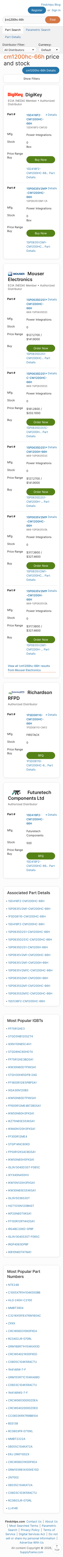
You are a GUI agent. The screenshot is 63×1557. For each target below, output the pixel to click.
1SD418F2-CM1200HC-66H (35, 119)
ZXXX (11, 1323)
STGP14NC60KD (19, 1144)
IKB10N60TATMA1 (19, 1252)
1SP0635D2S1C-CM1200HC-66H (36, 378)
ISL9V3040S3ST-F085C (24, 1236)
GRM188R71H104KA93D (24, 1346)
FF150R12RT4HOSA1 (21, 1221)
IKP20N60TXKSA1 (19, 1213)
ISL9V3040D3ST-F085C (24, 1167)
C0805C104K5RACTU (22, 1362)
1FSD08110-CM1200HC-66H (35, 719)
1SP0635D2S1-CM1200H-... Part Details (37, 502)
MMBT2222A (16, 1439)
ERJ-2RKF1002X (18, 1454)
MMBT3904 (15, 1308)
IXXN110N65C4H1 (19, 1044)
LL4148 (13, 1508)
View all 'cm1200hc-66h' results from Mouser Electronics (29, 668)
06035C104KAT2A (20, 1485)
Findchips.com (5, 8)
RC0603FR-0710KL (20, 1431)
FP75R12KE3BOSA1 (20, 1059)
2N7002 (13, 1477)
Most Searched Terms (23, 1525)
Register (36, 10)
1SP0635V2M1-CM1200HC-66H (36, 193)
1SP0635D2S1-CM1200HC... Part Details (38, 358)
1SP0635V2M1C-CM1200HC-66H (30, 970)
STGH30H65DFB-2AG (22, 1075)
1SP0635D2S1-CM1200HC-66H (36, 304)
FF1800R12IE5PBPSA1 (22, 1082)
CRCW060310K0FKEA (22, 1331)
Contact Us (33, 1521)
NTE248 (13, 1284)
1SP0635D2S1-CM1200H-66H (28, 947)
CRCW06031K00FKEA (22, 1462)
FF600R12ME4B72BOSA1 (24, 1105)
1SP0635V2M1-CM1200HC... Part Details (38, 246)
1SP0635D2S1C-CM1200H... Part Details (37, 432)
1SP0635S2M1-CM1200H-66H (28, 978)
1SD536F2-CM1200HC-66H (26, 1001)
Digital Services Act (32, 1534)
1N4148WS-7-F (18, 1392)
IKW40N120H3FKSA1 (21, 1129)
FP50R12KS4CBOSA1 (22, 1152)
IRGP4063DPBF (18, 1244)
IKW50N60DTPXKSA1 (22, 1098)
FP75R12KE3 (16, 1028)
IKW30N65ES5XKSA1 (22, 1190)
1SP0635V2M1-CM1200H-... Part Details (37, 649)
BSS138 (13, 1423)
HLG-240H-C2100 (20, 1300)
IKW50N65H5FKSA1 (21, 1159)
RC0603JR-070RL (20, 1500)
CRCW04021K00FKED (22, 1354)
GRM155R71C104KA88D (24, 1377)
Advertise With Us (32, 1542)
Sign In (56, 10)
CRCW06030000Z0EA (23, 1400)
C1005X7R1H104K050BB (24, 1292)
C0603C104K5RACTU (22, 1385)
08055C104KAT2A (20, 1446)
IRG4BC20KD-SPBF (21, 1229)
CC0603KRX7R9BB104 (23, 1415)
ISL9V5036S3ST (19, 1198)
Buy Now (41, 159)
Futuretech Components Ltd (29, 798)
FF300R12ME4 (17, 1136)
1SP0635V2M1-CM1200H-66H (36, 595)
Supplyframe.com (31, 1552)
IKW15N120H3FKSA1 (21, 1182)
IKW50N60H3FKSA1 (21, 1113)
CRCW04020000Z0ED (23, 1408)
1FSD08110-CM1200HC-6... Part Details (39, 765)
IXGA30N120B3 (18, 1090)
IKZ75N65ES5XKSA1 (21, 1121)
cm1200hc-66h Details (41, 70)
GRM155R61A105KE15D (23, 1469)
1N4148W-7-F (17, 1369)
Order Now (41, 348)
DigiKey (31, 99)
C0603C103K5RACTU (22, 1492)
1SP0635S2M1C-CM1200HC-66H (30, 993)
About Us (51, 1521)
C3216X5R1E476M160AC (24, 1315)
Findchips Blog (51, 4)
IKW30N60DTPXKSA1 (22, 1067)
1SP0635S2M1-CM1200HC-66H (29, 985)
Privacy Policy (30, 1530)
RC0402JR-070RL (20, 1338)
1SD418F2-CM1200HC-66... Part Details (40, 173)
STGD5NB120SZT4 (20, 1036)
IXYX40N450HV (18, 1175)
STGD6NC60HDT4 (20, 1051)
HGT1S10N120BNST (21, 1206)
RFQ (41, 755)
